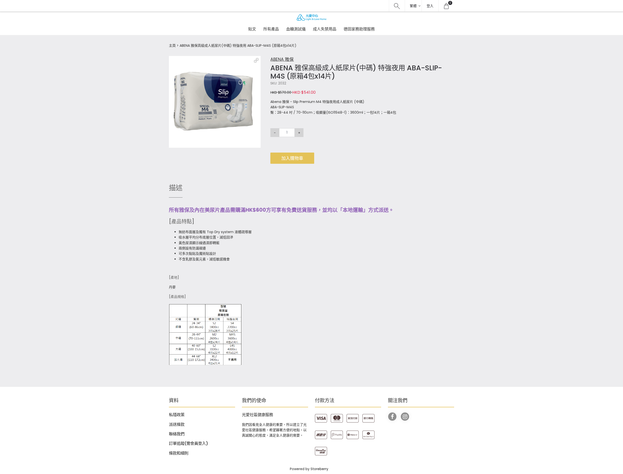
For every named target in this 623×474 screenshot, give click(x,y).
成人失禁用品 (324, 29)
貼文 (252, 29)
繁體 (413, 5)
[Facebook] (392, 416)
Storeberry (319, 468)
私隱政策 (176, 415)
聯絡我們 (176, 434)
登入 (430, 5)
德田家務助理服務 (359, 29)
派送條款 (176, 424)
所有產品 (271, 29)
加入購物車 (292, 158)
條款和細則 (178, 453)
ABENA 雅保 (282, 59)
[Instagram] (405, 416)
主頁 (172, 45)
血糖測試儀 (296, 29)
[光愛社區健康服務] (311, 17)
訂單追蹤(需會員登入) (188, 443)
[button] (256, 60)
